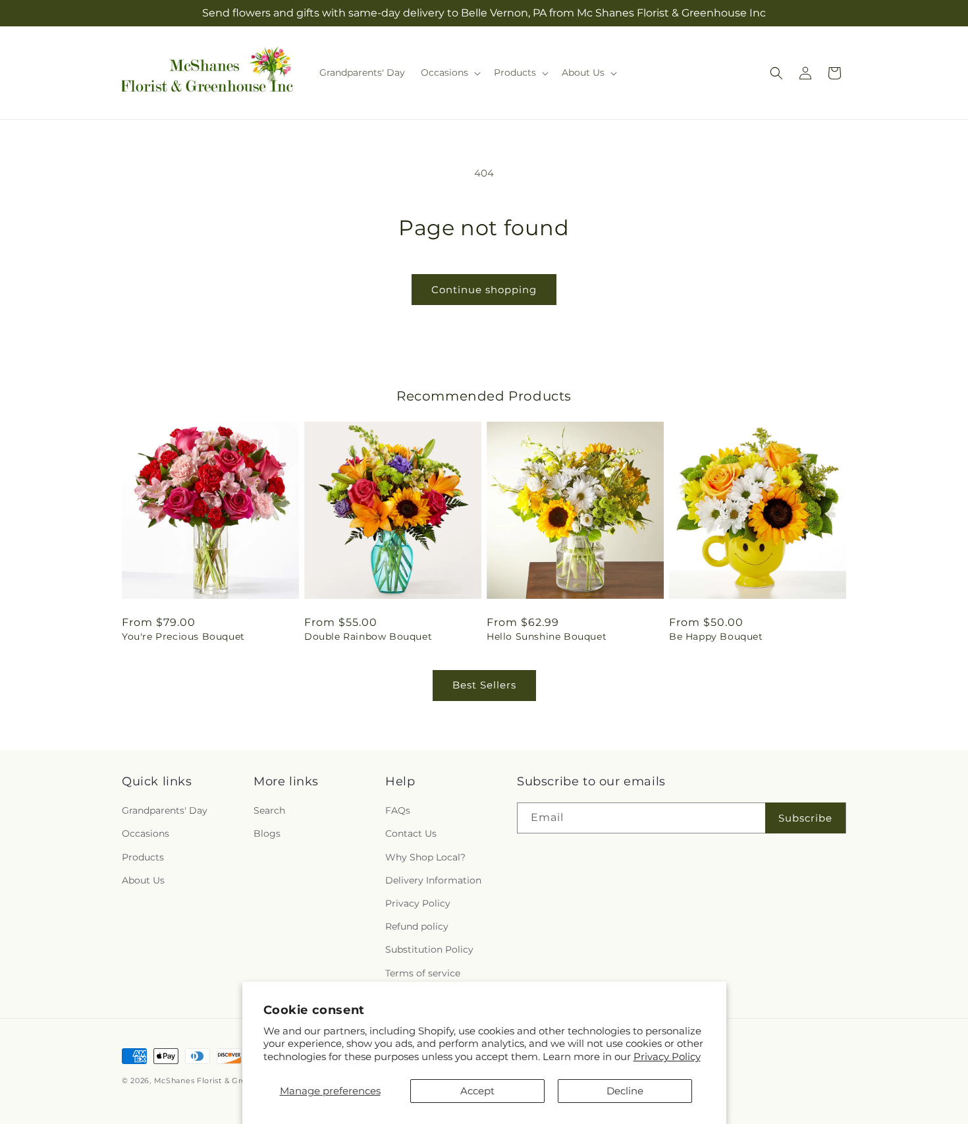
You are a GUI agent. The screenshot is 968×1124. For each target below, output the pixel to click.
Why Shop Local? (425, 857)
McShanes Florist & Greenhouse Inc (224, 1080)
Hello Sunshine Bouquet (546, 636)
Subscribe (805, 818)
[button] (449, 72)
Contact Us (411, 833)
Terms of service (422, 973)
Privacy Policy (667, 1056)
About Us (143, 880)
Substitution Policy (429, 949)
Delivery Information (433, 880)
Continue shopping (484, 289)
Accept (477, 1090)
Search (269, 810)
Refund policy (416, 926)
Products (143, 857)
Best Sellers (484, 685)
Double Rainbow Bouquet (368, 636)
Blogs (267, 833)
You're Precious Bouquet (183, 636)
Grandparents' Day (164, 810)
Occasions (145, 833)
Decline (624, 1090)
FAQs (397, 810)
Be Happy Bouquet (716, 636)
